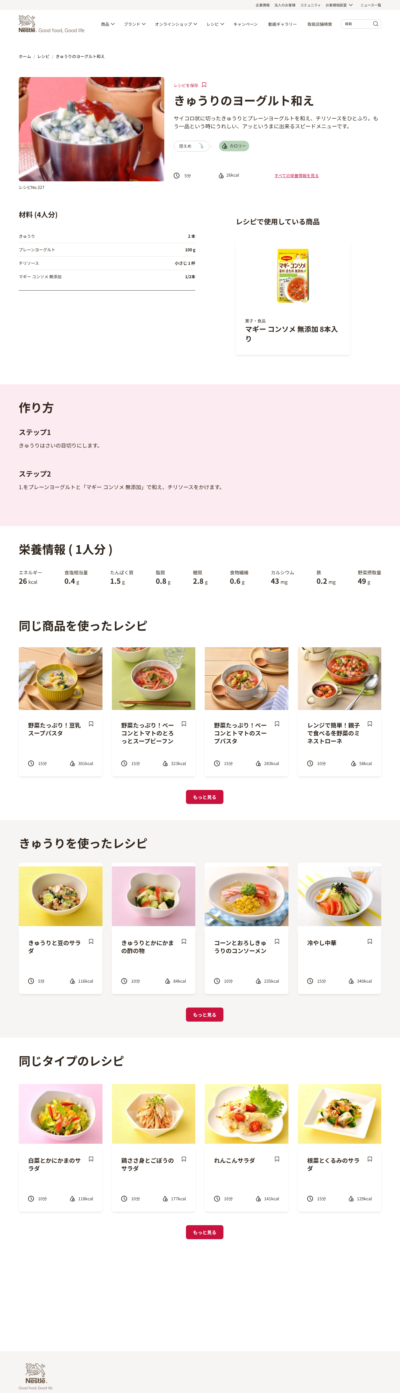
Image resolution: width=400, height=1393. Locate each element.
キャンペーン (245, 24)
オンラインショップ (173, 24)
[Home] (53, 24)
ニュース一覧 (370, 4)
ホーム (25, 56)
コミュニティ (310, 4)
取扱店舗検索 (319, 24)
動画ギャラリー (282, 24)
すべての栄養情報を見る (296, 175)
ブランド (132, 24)
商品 (105, 24)
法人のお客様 (284, 4)
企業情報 (263, 4)
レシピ (212, 24)
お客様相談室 (336, 4)
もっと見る (204, 796)
